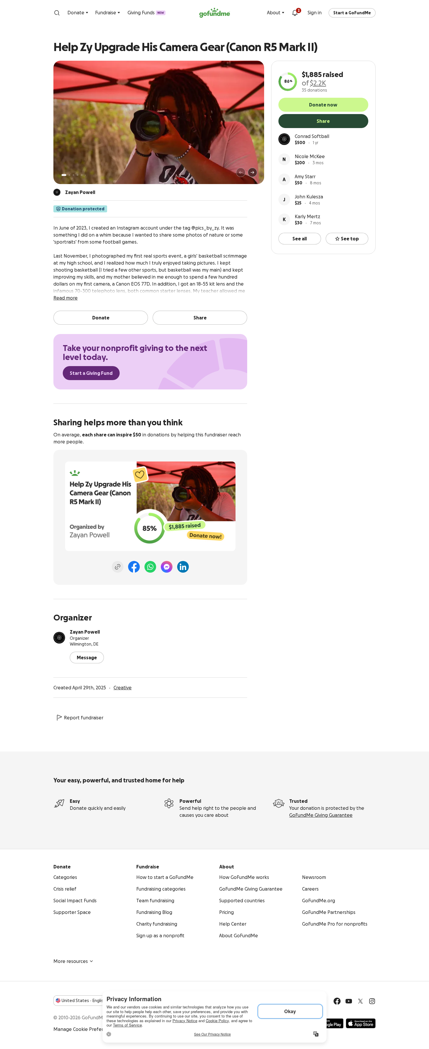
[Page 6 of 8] (85, 175)
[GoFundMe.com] (214, 13)
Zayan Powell (85, 631)
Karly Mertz (307, 216)
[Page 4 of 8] (78, 175)
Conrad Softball (312, 136)
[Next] (252, 172)
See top (350, 238)
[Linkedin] (183, 566)
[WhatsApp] (150, 566)
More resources (70, 961)
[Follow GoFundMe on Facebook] (337, 1001)
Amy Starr (305, 176)
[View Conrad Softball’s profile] (284, 139)
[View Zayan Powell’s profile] (59, 638)
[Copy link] (117, 566)
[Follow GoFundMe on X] (360, 1001)
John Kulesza (309, 196)
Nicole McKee (310, 156)
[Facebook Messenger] (166, 566)
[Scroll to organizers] (56, 192)
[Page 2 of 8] (69, 175)
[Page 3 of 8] (73, 175)
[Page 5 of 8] (82, 175)
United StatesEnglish (84, 1000)
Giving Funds (146, 12)
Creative (123, 687)
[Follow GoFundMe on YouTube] (349, 1001)
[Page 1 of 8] (64, 175)
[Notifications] (295, 13)
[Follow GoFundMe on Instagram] (372, 1001)
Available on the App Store (361, 1023)
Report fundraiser (83, 717)
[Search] (57, 13)
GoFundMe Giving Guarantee (321, 815)
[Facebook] (134, 566)
